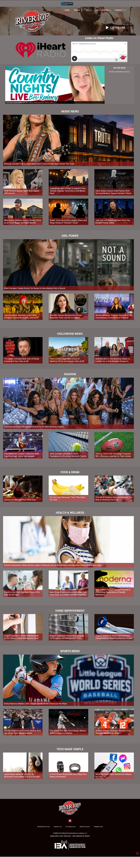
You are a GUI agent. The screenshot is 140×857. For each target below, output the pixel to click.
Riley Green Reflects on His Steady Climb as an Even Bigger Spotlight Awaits (22, 209)
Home (67, 10)
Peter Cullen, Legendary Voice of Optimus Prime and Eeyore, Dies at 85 (67, 348)
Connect (119, 10)
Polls (89, 10)
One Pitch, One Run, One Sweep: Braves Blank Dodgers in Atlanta (68, 720)
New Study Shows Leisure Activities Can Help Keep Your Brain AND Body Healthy (68, 581)
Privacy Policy (85, 815)
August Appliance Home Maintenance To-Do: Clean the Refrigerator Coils (67, 625)
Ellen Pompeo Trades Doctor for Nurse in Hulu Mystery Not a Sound (34, 276)
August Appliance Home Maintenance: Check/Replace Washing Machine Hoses (113, 625)
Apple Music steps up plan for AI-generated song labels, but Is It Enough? (22, 763)
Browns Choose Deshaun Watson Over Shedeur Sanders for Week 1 (112, 720)
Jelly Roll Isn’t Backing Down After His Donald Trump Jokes (112, 209)
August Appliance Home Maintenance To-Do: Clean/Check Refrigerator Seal (21, 625)
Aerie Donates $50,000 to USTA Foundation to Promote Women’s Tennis (68, 443)
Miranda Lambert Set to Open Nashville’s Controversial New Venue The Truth (39, 152)
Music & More (102, 10)
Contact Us (57, 815)
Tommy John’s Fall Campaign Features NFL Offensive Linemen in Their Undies (113, 443)
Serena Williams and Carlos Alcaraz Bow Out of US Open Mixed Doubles (22, 720)
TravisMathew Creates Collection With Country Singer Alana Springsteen (21, 443)
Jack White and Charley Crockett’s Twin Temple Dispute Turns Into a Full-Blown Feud (68, 179)
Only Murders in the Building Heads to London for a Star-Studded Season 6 (112, 348)
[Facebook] (70, 808)
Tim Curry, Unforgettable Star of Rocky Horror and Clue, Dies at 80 (21, 348)
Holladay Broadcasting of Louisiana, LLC (74, 821)
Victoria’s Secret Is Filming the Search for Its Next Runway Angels (34, 415)
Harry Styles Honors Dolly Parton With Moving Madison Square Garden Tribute (113, 180)
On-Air (77, 10)
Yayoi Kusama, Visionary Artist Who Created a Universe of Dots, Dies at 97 (21, 304)
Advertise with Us (43, 815)
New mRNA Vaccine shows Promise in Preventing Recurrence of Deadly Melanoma (112, 580)
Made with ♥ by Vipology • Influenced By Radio (70, 824)
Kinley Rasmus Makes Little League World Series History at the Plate (35, 692)
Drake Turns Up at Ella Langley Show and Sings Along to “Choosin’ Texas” (68, 209)
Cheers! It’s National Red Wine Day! (20, 488)
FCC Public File (71, 815)
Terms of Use (98, 815)
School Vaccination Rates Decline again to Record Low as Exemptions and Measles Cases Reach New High (52, 553)
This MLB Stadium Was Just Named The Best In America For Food (113, 486)
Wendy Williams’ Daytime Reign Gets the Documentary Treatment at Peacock (113, 304)
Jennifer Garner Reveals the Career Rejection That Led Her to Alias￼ (66, 304)
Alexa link (67, 4)
